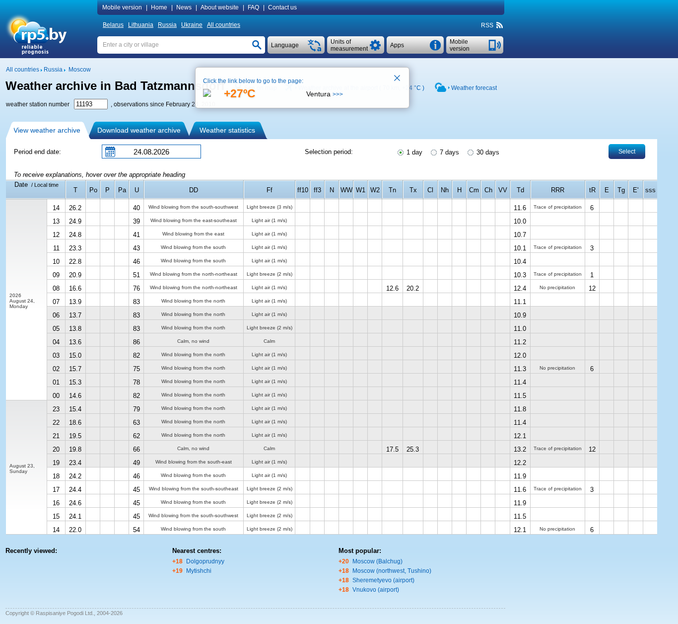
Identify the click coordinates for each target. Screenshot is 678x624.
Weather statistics (227, 130)
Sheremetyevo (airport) (383, 580)
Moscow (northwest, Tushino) (391, 570)
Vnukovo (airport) (375, 589)
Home (159, 7)
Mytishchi (198, 570)
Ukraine (192, 24)
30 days (487, 152)
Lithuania (140, 24)
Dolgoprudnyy (205, 561)
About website (220, 7)
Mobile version (122, 7)
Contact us (282, 7)
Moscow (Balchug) (377, 561)
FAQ (253, 7)
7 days (448, 152)
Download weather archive (139, 130)
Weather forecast (474, 87)
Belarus (113, 24)
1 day (413, 152)
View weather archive (46, 130)
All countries (223, 24)
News (184, 7)
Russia (167, 24)
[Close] (398, 79)
